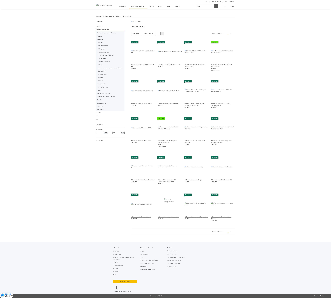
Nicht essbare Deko (102, 87)
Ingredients (99, 26)
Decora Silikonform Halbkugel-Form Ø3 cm (142, 65)
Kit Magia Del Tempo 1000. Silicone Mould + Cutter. (195, 65)
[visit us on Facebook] (115, 287)
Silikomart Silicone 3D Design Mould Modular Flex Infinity (221, 141)
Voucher (98, 112)
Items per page (148, 33)
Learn (97, 116)
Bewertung (116, 251)
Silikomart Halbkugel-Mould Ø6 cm (168, 103)
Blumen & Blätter (102, 74)
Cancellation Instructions (147, 263)
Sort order (136, 33)
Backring (100, 42)
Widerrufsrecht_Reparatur (147, 269)
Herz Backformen (103, 45)
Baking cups (101, 49)
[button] (221, 6)
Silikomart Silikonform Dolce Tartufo (168, 217)
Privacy (142, 257)
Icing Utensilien (101, 84)
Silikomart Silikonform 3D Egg (193, 180)
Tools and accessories (102, 29)
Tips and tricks (144, 254)
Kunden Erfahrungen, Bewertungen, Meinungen (123, 258)
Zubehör (100, 65)
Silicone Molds (102, 58)
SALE (97, 119)
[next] (233, 33)
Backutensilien (102, 71)
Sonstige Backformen (104, 61)
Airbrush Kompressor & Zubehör (106, 33)
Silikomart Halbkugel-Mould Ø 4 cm (141, 103)
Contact (231, 1)
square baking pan (103, 52)
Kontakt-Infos (117, 254)
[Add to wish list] (152, 42)
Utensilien (100, 106)
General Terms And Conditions (149, 260)
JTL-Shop (322, 296)
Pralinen (99, 90)
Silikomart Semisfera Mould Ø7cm (141, 141)
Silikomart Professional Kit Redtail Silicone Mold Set (221, 104)
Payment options (118, 265)
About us (115, 262)
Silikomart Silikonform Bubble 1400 (221, 180)
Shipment (116, 271)
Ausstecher (100, 36)
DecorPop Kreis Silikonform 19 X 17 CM (169, 64)
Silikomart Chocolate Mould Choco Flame (143, 180)
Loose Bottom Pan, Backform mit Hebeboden (110, 68)
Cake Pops (100, 77)
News (225, 1)
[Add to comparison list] (148, 42)
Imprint (115, 274)
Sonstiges (100, 100)
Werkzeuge (100, 109)
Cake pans (100, 39)
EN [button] (206, 1)
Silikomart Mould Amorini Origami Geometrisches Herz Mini (194, 104)
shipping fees (128, 291)
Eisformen (100, 81)
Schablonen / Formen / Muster (106, 96)
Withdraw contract (125, 281)
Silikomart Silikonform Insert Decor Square (221, 218)
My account (143, 266)
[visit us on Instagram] (119, 287)
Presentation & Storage (103, 93)
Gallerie (142, 251)
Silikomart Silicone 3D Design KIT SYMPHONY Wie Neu (167, 141)
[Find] (216, 6)
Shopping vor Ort (216, 1)
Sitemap (115, 268)
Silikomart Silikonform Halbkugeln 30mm (196, 217)
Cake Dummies (101, 103)
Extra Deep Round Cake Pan (106, 55)
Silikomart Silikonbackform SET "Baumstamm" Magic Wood (167, 180)
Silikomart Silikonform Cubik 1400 (141, 217)
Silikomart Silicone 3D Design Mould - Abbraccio (195, 141)
